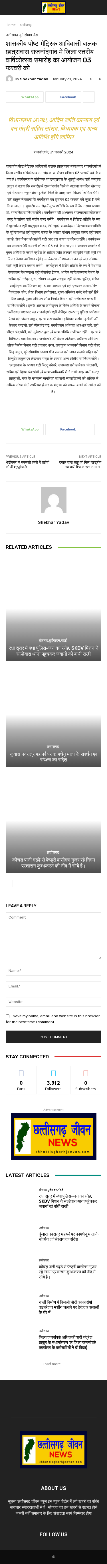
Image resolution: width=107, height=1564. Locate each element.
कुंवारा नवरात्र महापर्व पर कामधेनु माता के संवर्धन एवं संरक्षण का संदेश (53, 757)
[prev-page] (9, 883)
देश (35, 35)
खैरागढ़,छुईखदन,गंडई (53, 640)
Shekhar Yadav (34, 79)
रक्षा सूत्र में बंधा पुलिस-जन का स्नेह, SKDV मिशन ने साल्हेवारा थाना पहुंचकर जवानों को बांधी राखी (53, 651)
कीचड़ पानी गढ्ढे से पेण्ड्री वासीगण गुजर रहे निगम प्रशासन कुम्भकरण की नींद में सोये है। (53, 862)
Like (21, 1070)
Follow (53, 1070)
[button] (9, 7)
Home (11, 24)
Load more (52, 1364)
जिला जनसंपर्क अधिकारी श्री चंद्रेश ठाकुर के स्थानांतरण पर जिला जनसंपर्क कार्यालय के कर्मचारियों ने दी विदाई (67, 1342)
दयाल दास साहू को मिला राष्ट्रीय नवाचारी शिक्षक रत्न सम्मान (80, 464)
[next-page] (18, 883)
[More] (89, 97)
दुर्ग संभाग (25, 35)
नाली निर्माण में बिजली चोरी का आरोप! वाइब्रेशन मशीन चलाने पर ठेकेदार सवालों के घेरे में (69, 1307)
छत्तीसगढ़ (25, 24)
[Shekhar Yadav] (10, 79)
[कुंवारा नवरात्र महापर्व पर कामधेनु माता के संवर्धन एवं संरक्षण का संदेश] (53, 714)
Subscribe (86, 1070)
